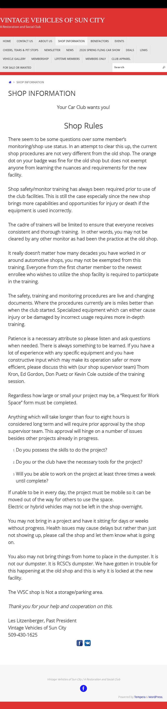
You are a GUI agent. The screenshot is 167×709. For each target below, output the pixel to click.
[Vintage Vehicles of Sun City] (83, 688)
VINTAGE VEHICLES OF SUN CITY (52, 20)
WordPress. (155, 697)
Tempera (139, 697)
